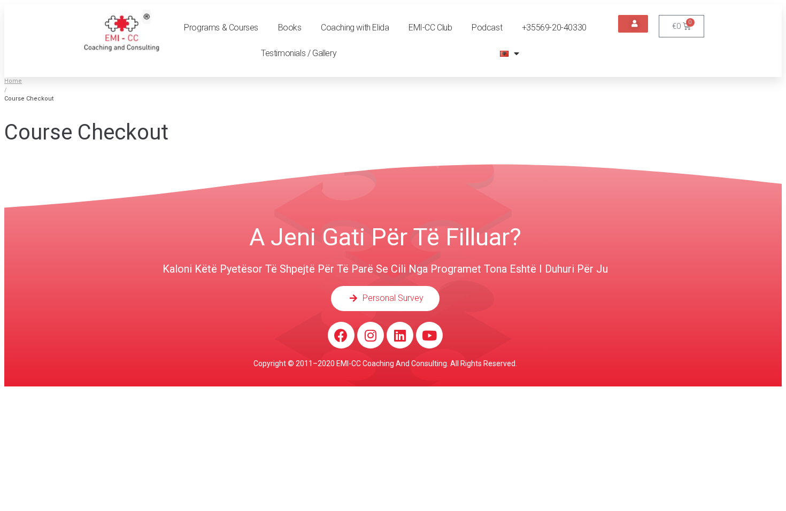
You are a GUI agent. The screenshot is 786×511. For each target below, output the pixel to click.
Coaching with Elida (355, 27)
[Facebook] (341, 335)
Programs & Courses (221, 27)
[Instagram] (370, 335)
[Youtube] (429, 335)
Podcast (487, 27)
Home (13, 81)
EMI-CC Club (430, 27)
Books (290, 27)
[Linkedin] (400, 335)
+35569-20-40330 (554, 27)
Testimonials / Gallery (298, 53)
